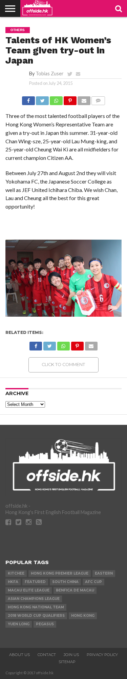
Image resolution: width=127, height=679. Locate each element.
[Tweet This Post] (42, 99)
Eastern (104, 573)
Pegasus (45, 624)
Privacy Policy (102, 654)
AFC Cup (93, 582)
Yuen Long (18, 624)
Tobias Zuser (50, 73)
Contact (47, 654)
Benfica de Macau (75, 590)
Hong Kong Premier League (59, 573)
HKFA (13, 582)
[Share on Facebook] (28, 99)
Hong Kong (82, 615)
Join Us (71, 654)
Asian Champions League (34, 599)
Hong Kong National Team (36, 607)
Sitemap (67, 661)
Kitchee (16, 573)
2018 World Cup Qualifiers (36, 615)
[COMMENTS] (98, 99)
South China (65, 582)
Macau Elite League (28, 590)
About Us (19, 654)
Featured (35, 582)
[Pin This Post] (70, 99)
